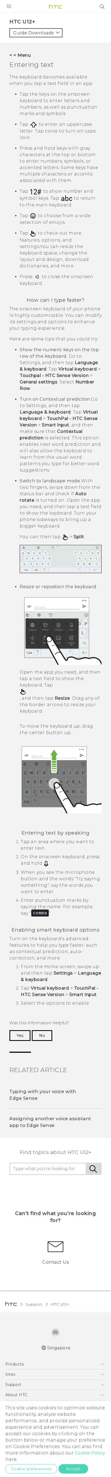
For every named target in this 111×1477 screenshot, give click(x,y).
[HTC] (55, 6)
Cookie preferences (31, 1469)
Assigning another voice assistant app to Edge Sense (50, 1122)
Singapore (59, 1347)
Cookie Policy (90, 1453)
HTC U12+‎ (60, 1304)
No (42, 1035)
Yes (20, 1035)
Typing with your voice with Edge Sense (42, 1095)
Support (34, 1304)
